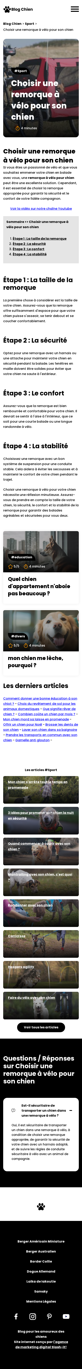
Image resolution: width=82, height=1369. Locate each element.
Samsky (41, 1291)
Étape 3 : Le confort (28, 249)
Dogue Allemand (41, 1271)
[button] (41, 1110)
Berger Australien (41, 1251)
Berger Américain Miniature (41, 1241)
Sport (29, 23)
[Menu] (75, 9)
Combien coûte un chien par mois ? (46, 714)
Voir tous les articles (41, 1027)
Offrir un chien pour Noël (22, 724)
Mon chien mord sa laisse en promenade (36, 719)
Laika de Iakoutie (41, 1281)
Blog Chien (12, 23)
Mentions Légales (41, 1301)
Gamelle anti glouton (32, 740)
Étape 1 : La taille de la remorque (39, 238)
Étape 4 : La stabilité (30, 254)
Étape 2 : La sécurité (29, 244)
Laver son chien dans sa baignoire (49, 729)
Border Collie (41, 1261)
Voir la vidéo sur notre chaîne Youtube (41, 208)
